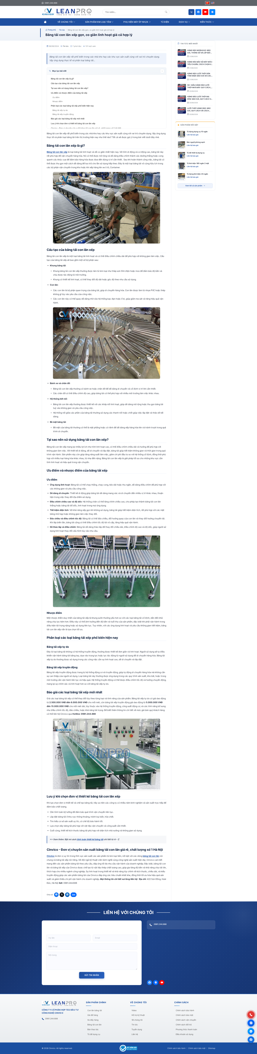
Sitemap (211, 1048)
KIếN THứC (206, 22)
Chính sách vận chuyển (186, 1020)
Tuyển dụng (137, 1029)
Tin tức (66, 46)
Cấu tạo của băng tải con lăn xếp (65, 83)
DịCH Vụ (183, 22)
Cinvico (50, 856)
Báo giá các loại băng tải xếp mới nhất (68, 118)
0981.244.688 (50, 3)
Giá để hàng (92, 1015)
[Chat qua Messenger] (251, 1031)
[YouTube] (205, 12)
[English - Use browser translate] (212, 3)
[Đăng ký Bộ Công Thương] (128, 1048)
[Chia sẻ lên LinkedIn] (67, 894)
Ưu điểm (56, 97)
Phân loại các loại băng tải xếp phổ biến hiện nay (72, 106)
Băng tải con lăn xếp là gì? (62, 78)
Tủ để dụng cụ (93, 1034)
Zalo (73, 895)
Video (134, 1010)
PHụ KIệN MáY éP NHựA (136, 22)
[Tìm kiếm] (166, 12)
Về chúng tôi (137, 1020)
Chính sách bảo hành (185, 1010)
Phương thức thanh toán (186, 1029)
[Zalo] (212, 12)
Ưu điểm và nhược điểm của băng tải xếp (69, 93)
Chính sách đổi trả (184, 1024)
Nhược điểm (57, 101)
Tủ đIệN (165, 22)
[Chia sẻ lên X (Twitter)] (62, 894)
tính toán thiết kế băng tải (90, 839)
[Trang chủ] (45, 21)
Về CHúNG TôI (65, 22)
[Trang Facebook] (251, 1039)
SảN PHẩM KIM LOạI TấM (98, 22)
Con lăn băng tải (94, 1010)
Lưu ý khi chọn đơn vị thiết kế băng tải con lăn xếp (73, 123)
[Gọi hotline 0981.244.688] (251, 1014)
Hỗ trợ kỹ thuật (138, 1015)
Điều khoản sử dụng (184, 1034)
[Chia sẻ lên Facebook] (56, 894)
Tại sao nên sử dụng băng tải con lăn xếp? (70, 88)
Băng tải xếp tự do (60, 110)
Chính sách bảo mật (184, 1015)
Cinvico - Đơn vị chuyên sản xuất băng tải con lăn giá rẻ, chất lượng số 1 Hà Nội (86, 128)
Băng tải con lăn (94, 1024)
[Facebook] (198, 12)
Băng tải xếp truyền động (63, 114)
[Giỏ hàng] (191, 12)
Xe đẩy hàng (93, 1020)
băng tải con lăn (151, 856)
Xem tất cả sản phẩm (193, 186)
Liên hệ (135, 1034)
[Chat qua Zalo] (251, 1023)
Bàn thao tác (93, 1029)
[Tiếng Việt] (207, 3)
